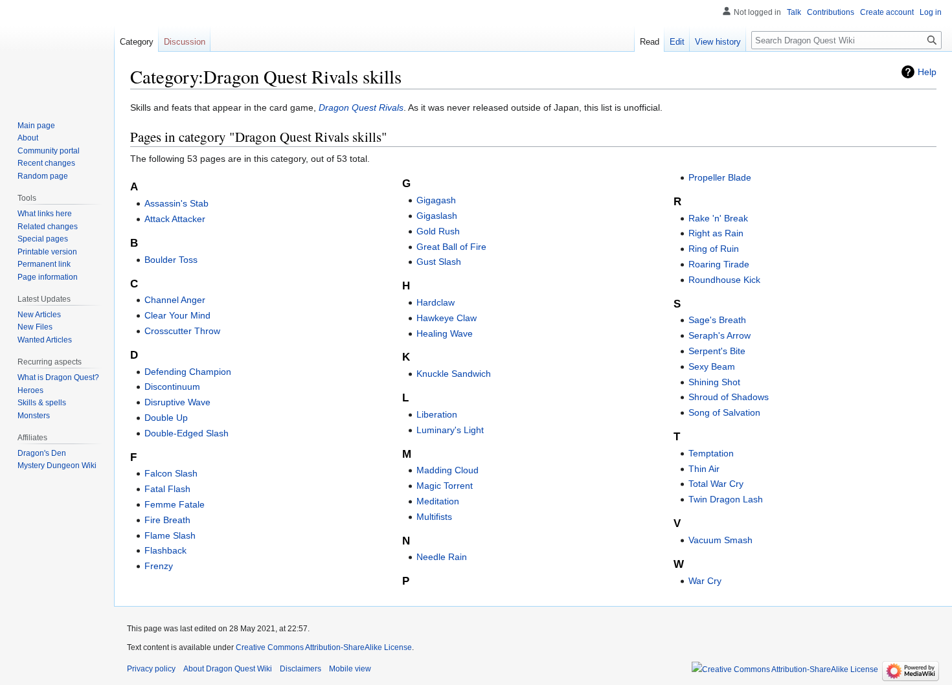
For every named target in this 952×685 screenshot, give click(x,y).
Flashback (165, 550)
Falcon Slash (171, 473)
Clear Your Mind (177, 315)
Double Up (166, 417)
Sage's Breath (717, 320)
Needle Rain (441, 557)
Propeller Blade (719, 177)
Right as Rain (715, 233)
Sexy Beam (711, 366)
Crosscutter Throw (182, 331)
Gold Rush (438, 231)
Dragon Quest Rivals (361, 107)
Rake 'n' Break (718, 218)
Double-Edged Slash (186, 433)
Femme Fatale (174, 504)
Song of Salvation (724, 412)
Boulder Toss (171, 259)
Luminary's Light (450, 430)
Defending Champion (187, 371)
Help (927, 72)
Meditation (437, 501)
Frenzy (158, 566)
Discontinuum (172, 386)
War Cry (704, 581)
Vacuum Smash (720, 540)
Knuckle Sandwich (453, 373)
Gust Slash (438, 261)
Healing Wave (444, 333)
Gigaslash (436, 215)
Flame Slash (170, 535)
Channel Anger (174, 300)
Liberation (436, 414)
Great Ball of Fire (451, 246)
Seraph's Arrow (719, 335)
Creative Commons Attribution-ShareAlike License (324, 647)
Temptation (711, 453)
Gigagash (436, 200)
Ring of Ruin (713, 248)
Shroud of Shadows (728, 397)
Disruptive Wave (177, 402)
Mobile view (350, 668)
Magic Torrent (444, 485)
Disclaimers (300, 668)
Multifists (434, 516)
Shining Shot (714, 382)
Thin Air (704, 469)
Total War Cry (715, 483)
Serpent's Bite (716, 351)
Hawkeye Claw (446, 318)
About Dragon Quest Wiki (227, 668)
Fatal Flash (167, 489)
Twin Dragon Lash (725, 499)
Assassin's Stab (176, 203)
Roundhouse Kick (724, 280)
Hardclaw (435, 302)
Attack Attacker (174, 219)
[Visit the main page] (57, 52)
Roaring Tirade (718, 264)
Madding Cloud (447, 470)
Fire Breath (167, 520)
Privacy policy (151, 668)
